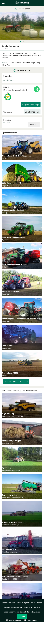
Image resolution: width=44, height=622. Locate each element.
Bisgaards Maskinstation (16, 90)
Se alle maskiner (32, 112)
